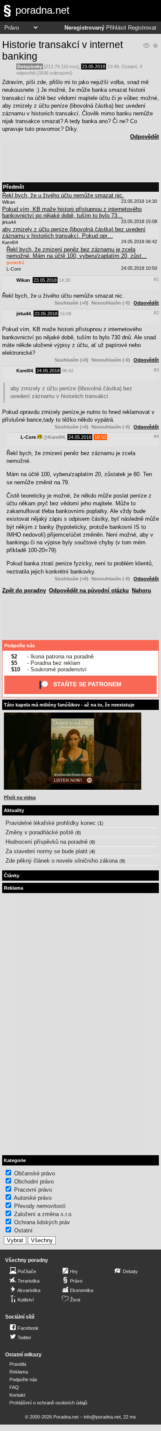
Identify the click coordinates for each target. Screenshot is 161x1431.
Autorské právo (33, 1198)
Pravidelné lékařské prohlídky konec (51, 823)
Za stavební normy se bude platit (47, 851)
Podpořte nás (19, 645)
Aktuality (14, 810)
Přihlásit (116, 28)
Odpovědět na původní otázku (89, 590)
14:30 (64, 280)
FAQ (14, 1387)
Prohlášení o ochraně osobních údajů (48, 1402)
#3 (156, 369)
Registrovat (142, 28)
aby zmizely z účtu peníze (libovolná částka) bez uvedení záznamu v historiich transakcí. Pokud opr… (74, 232)
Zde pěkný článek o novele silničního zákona (62, 860)
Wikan (23, 280)
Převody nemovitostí (40, 1206)
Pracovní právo (33, 1189)
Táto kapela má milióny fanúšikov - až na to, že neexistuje (69, 704)
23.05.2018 (93, 66)
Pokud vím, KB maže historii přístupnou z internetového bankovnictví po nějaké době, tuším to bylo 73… (72, 212)
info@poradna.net (102, 1416)
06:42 (67, 370)
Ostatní (129, 66)
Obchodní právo (34, 1181)
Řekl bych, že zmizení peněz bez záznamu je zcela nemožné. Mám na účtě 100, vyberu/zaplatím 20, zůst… (76, 252)
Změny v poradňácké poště (39, 832)
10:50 (100, 437)
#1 (156, 279)
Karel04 (24, 370)
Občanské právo (34, 1173)
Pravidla (17, 1364)
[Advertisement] (80, 161)
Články (11, 875)
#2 (156, 312)
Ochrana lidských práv (42, 1222)
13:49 (113, 66)
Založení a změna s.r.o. (43, 1214)
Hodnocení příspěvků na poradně (47, 842)
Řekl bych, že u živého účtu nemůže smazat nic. (63, 195)
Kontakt (17, 1395)
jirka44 (23, 313)
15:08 (65, 313)
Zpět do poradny (24, 590)
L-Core (28, 437)
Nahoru (141, 590)
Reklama (18, 1371)
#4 (156, 436)
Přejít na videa (20, 797)
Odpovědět (144, 136)
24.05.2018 (48, 370)
